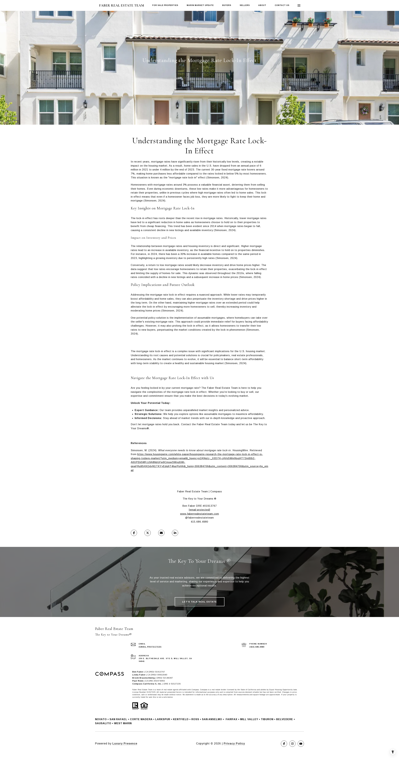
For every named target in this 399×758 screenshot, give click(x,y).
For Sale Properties (165, 5)
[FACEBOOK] (284, 744)
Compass (203, 690)
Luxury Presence (124, 743)
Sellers (245, 5)
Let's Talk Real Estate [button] (199, 601)
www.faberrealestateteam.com (199, 513)
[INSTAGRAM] (292, 744)
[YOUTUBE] (301, 744)
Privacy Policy (234, 743)
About (262, 5)
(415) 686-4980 (256, 647)
